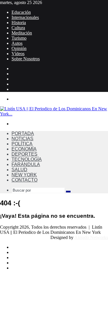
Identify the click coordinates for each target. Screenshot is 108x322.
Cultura (18, 27)
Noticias (22, 138)
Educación (21, 12)
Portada (23, 133)
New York (24, 174)
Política (22, 143)
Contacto (24, 180)
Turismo (19, 38)
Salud (19, 169)
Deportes (24, 154)
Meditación (22, 32)
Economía (24, 148)
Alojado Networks (91, 237)
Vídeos (18, 53)
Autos (17, 43)
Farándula (26, 164)
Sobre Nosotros (26, 58)
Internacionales (25, 17)
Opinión (19, 48)
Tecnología (27, 159)
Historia (19, 22)
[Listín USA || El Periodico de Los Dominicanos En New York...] (54, 113)
